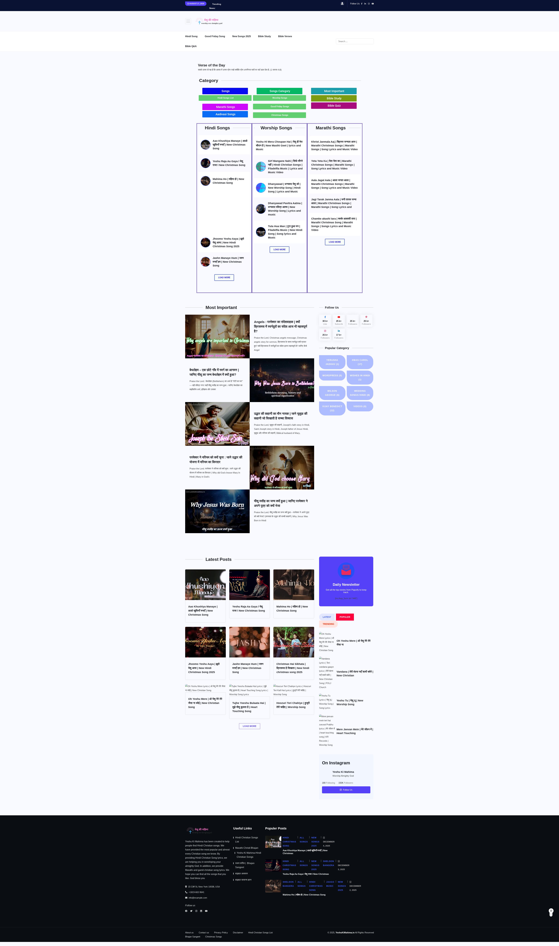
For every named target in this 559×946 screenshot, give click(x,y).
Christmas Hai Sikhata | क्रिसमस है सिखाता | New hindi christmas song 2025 (292, 668)
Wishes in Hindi (360, 377)
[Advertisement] (321, 20)
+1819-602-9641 (196, 892)
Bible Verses (285, 36)
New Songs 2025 (241, 36)
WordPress (332, 375)
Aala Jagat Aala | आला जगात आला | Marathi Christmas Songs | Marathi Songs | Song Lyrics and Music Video (334, 184)
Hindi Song (191, 36)
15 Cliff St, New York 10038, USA (203, 886)
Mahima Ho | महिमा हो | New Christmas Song (304, 894)
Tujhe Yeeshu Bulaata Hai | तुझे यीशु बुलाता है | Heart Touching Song (249, 707)
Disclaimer (238, 932)
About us (189, 932)
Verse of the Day (211, 65)
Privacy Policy (221, 932)
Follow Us (347, 790)
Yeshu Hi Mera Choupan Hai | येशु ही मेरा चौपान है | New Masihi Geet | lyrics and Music (279, 145)
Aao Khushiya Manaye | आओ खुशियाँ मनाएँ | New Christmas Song (230, 144)
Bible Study (264, 36)
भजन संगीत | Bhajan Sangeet (244, 865)
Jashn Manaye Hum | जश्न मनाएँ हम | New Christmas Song (228, 262)
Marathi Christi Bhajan (246, 848)
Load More (249, 726)
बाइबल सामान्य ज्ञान (243, 880)
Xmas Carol (360, 362)
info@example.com (197, 897)
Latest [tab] (327, 617)
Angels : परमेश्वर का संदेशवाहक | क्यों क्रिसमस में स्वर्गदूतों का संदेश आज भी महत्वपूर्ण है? (280, 326)
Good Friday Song (215, 36)
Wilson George (332, 393)
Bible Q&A (191, 46)
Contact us (204, 932)
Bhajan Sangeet (192, 936)
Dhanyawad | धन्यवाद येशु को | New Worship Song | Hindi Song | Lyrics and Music (284, 188)
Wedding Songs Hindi (360, 393)
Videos (359, 406)
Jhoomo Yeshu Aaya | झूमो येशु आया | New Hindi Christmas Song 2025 (228, 242)
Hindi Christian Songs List (246, 839)
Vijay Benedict (332, 408)
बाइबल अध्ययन (241, 873)
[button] (225, 91)
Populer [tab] (345, 617)
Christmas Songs (213, 936)
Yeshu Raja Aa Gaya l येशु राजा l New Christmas (306, 874)
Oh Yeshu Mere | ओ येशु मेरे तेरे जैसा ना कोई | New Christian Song (205, 703)
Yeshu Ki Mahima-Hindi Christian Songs (249, 855)
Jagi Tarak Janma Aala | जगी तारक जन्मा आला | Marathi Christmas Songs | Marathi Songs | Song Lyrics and (333, 203)
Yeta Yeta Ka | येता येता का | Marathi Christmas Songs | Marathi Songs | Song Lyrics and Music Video (332, 165)
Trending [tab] (328, 624)
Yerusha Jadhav (332, 362)
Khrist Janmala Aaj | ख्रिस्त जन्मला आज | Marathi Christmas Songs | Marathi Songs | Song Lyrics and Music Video (334, 145)
